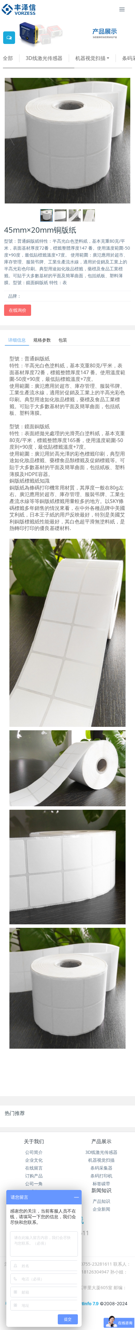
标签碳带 (101, 1184)
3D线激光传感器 (44, 58)
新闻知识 (101, 1190)
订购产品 (34, 1176)
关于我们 (34, 1141)
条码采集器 (101, 1168)
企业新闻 (101, 1209)
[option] (67, 140)
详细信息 (17, 340)
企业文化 (34, 1160)
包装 (62, 340)
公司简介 (34, 1152)
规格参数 (42, 340)
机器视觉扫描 (90, 58)
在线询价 (17, 310)
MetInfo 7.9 (87, 1303)
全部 (8, 58)
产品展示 (101, 1141)
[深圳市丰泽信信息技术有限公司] (18, 9)
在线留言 (34, 1168)
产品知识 (101, 1201)
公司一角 (34, 1184)
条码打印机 (101, 1176)
